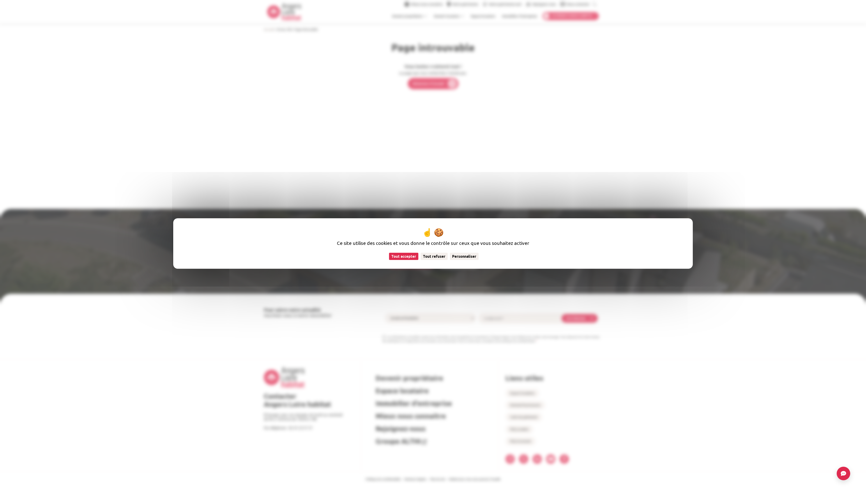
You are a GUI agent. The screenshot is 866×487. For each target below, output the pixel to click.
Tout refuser (434, 256)
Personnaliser (464, 256)
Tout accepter (403, 256)
